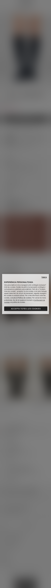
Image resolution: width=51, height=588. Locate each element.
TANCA (44, 277)
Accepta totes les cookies (26, 309)
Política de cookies (24, 298)
